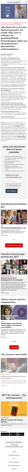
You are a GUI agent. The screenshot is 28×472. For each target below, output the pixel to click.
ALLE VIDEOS (14, 347)
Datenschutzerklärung (14, 185)
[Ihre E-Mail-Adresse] (14, 181)
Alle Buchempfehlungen (14, 245)
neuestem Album (21, 136)
